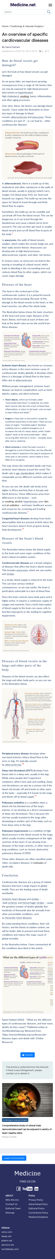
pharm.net (6, 1240)
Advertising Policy (38, 1204)
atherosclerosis (19, 117)
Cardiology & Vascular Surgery (26, 26)
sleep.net (6, 1236)
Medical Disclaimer (38, 1217)
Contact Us (11, 1204)
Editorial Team (13, 1208)
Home (5, 26)
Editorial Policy (36, 1208)
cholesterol (13, 96)
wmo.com (6, 1232)
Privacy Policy (36, 1199)
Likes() (28, 1054)
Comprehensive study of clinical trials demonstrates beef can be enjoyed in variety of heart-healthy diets (27, 1129)
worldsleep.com (10, 1249)
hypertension (25, 93)
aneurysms (38, 117)
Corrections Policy (38, 1212)
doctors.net (7, 1244)
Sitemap (9, 1212)
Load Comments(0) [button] (14, 1158)
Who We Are (12, 1199)
